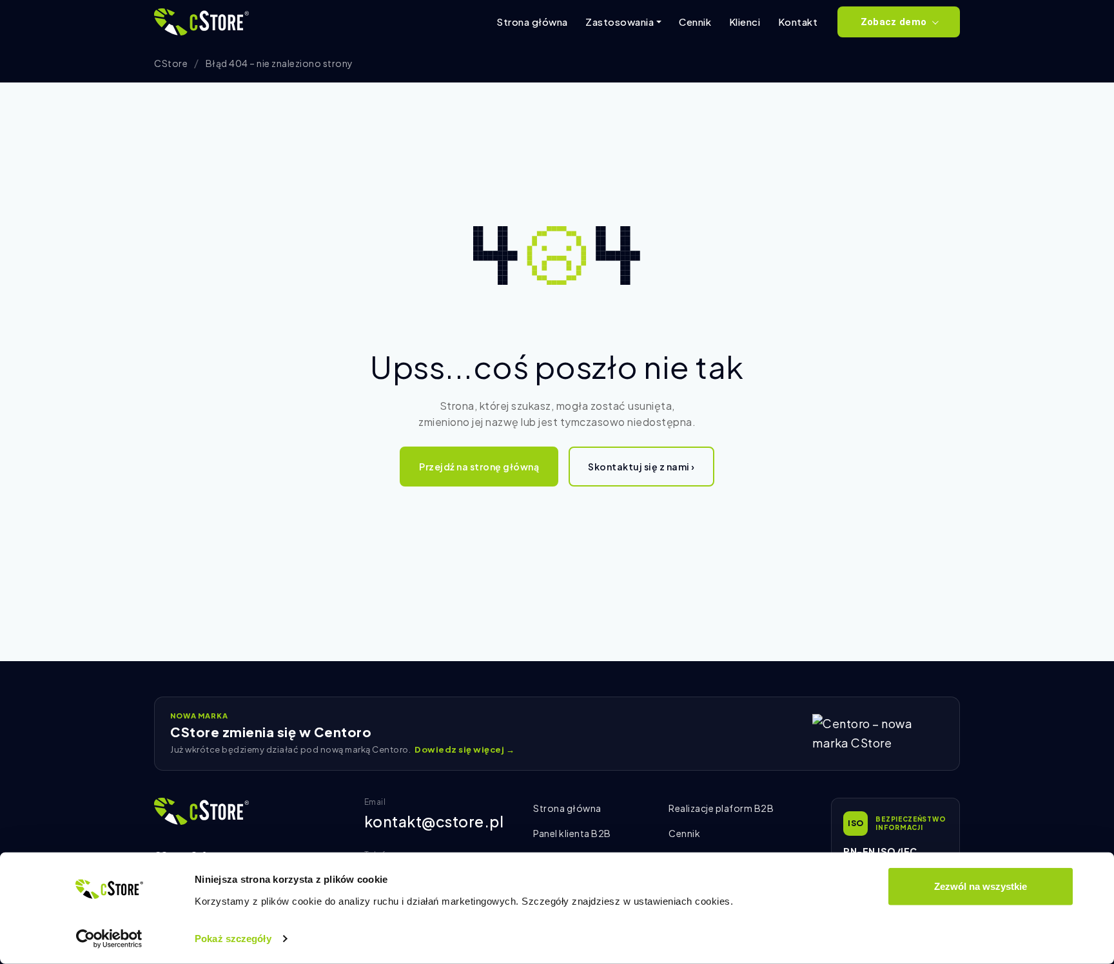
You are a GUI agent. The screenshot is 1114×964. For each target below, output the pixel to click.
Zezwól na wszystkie (980, 886)
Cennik (695, 21)
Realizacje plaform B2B (721, 808)
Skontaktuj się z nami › (641, 466)
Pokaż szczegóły (233, 938)
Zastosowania (619, 21)
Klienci (745, 21)
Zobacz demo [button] (893, 22)
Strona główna (532, 21)
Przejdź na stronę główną (479, 466)
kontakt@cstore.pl (434, 821)
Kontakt (798, 21)
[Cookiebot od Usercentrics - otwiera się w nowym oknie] (109, 939)
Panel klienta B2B (572, 833)
